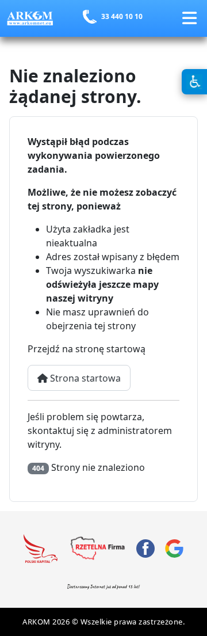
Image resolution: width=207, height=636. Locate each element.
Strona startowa (84, 378)
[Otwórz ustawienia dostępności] (194, 81)
